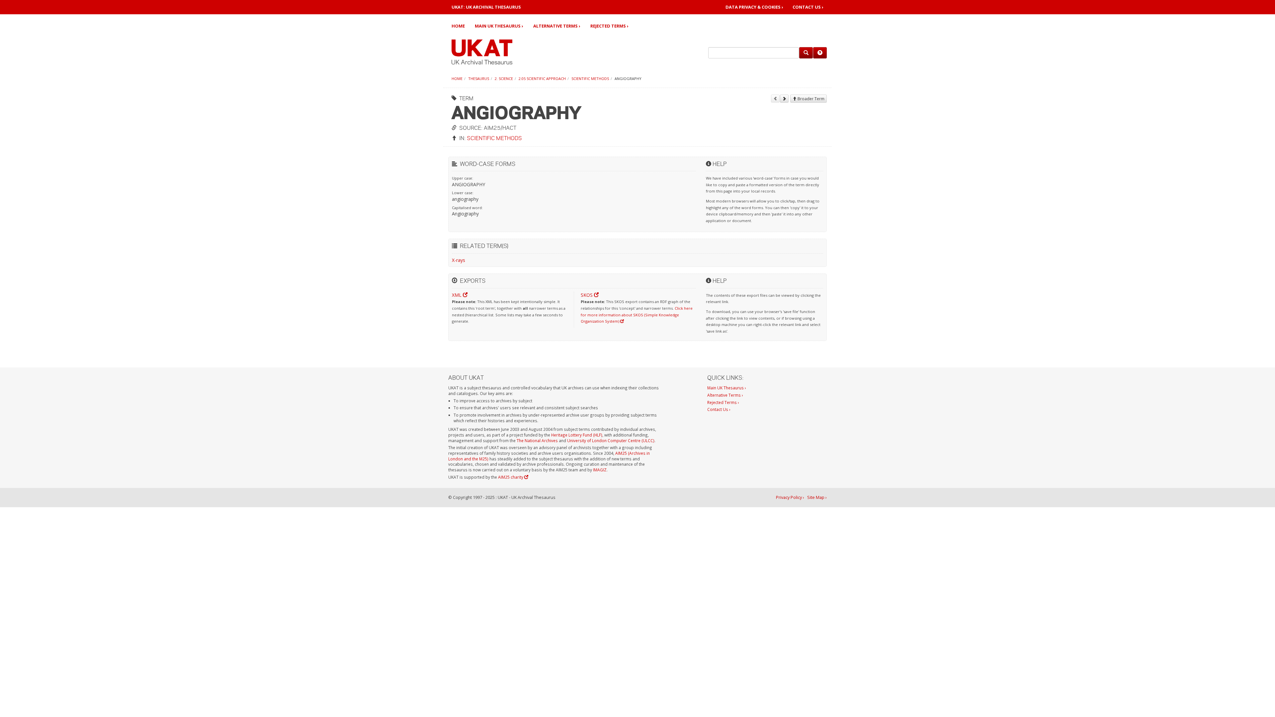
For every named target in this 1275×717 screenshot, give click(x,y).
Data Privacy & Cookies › (754, 7)
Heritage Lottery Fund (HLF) (576, 435)
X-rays (458, 260)
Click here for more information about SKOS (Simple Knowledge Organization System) (637, 315)
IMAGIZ (600, 469)
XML (457, 295)
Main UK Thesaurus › (499, 26)
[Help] (820, 52)
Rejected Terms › (609, 26)
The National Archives (537, 440)
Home (458, 26)
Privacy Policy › (790, 497)
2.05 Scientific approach (542, 78)
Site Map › (817, 497)
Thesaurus (478, 78)
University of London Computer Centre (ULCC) (610, 440)
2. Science (504, 78)
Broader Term (810, 99)
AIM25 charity (511, 477)
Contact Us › (808, 7)
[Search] (806, 52)
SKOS (587, 295)
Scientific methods (590, 78)
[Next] (784, 99)
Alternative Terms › (556, 26)
